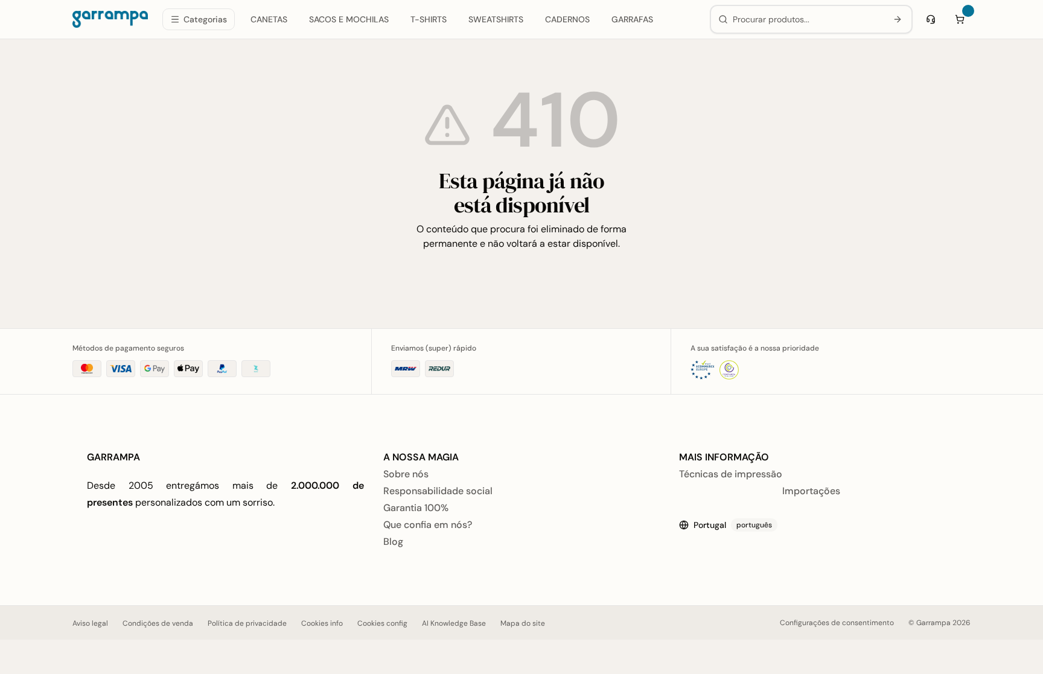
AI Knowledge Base (454, 623)
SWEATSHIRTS (495, 19)
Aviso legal (90, 623)
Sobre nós (406, 474)
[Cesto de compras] (960, 19)
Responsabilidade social (438, 491)
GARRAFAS (632, 19)
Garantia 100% (415, 507)
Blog (393, 541)
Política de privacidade (247, 623)
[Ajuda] (931, 19)
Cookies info (322, 623)
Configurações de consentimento (837, 623)
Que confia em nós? (427, 524)
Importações (811, 491)
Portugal (733, 525)
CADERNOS (567, 19)
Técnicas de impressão (730, 474)
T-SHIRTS (428, 19)
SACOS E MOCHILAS (349, 19)
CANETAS (268, 19)
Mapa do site (522, 623)
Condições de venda (158, 623)
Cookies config (382, 623)
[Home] (110, 19)
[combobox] (807, 19)
